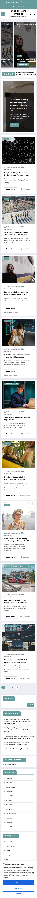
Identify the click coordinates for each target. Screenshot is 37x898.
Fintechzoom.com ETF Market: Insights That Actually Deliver (15, 661)
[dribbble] (18, 6)
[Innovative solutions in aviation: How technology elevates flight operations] (18, 45)
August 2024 (10, 818)
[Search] (30, 14)
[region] (18, 879)
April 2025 (9, 805)
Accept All (18, 883)
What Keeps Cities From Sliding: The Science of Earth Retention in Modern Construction (16, 233)
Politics (22, 566)
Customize (19, 888)
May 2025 (9, 800)
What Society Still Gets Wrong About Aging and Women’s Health (16, 540)
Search (8, 698)
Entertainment (8, 383)
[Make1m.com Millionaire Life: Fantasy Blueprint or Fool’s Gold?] (18, 578)
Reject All (18, 894)
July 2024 (9, 822)
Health (6, 505)
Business (7, 321)
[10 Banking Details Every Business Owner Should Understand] (18, 332)
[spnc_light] (34, 14)
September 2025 (11, 787)
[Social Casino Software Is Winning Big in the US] (18, 395)
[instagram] (21, 6)
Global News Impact (18, 12)
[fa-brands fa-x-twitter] (16, 6)
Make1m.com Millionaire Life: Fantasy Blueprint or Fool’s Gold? (16, 601)
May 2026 (9, 783)
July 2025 (9, 791)
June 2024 (9, 827)
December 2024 (11, 814)
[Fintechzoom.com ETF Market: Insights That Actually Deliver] (18, 637)
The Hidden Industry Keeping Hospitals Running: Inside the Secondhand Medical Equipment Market (19, 103)
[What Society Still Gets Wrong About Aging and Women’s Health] (18, 516)
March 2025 (10, 809)
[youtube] (23, 6)
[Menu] (3, 14)
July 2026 (9, 778)
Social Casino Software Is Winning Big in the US (17, 418)
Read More (10, 64)
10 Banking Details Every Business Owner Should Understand (17, 356)
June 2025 (9, 796)
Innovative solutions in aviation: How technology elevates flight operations (19, 60)
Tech (7, 56)
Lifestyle (7, 443)
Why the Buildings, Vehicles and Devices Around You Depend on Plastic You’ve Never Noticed (16, 174)
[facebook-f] (13, 6)
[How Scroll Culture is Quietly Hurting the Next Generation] (18, 454)
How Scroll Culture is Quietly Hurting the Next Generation (14, 478)
